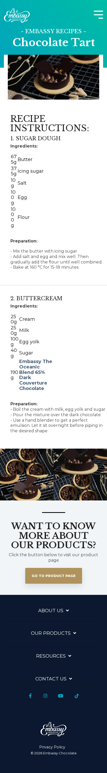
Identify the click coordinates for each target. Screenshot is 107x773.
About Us (50, 611)
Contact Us (50, 679)
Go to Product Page (54, 576)
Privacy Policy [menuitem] (52, 747)
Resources (51, 656)
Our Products (51, 633)
